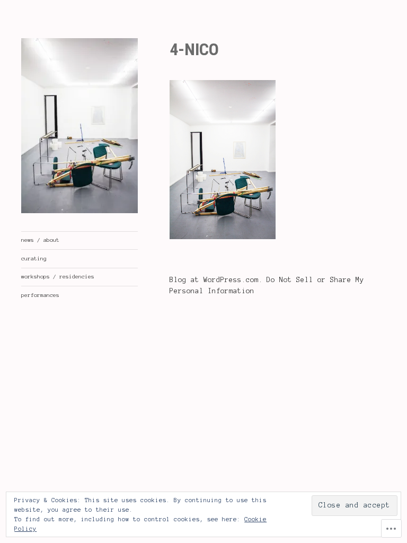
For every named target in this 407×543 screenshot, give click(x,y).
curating (34, 258)
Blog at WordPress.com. (216, 280)
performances (40, 295)
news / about (40, 240)
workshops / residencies (57, 276)
